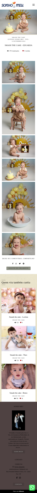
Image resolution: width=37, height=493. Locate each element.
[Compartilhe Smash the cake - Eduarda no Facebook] (13, 263)
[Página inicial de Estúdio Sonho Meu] (12, 4)
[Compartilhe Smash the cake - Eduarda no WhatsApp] (16, 263)
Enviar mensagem (19, 467)
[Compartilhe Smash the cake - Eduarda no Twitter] (20, 263)
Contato (18, 484)
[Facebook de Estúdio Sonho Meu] (17, 478)
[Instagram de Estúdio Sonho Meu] (20, 478)
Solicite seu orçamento (18, 268)
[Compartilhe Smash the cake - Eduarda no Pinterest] (24, 263)
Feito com (18, 491)
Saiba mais (18, 451)
